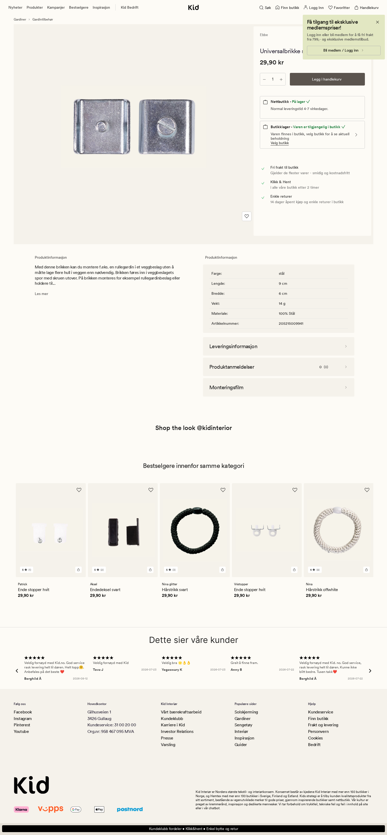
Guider (241, 744)
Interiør (241, 731)
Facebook (23, 711)
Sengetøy (243, 724)
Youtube (21, 731)
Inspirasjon (101, 7)
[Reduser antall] (264, 79)
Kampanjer (56, 7)
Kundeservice (320, 711)
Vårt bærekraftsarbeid (181, 711)
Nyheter (15, 7)
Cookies (315, 738)
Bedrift (314, 744)
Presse (167, 738)
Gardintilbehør (42, 19)
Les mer (41, 294)
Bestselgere (78, 7)
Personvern (318, 731)
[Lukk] (377, 22)
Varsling (168, 744)
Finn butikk (318, 718)
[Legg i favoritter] (246, 216)
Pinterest (22, 724)
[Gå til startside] (193, 7)
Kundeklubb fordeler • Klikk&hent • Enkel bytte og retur (193, 829)
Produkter (35, 7)
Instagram (23, 718)
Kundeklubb (172, 718)
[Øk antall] (281, 79)
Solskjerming (246, 711)
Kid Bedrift (129, 7)
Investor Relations (177, 731)
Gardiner (20, 19)
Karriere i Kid (173, 724)
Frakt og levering (323, 724)
